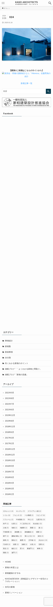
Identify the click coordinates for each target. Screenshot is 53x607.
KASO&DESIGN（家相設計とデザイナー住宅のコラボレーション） (26, 580)
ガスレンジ (8, 511)
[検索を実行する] (48, 91)
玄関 (41, 544)
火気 (33, 544)
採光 (40, 536)
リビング (40, 515)
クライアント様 (34, 511)
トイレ (6, 515)
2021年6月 (9, 410)
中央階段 (20, 519)
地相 (14, 528)
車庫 (40, 548)
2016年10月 (10, 460)
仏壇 (14, 524)
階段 (6, 553)
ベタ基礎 (29, 515)
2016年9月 (9, 466)
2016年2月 (9, 494)
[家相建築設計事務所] (26, 3)
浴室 (16, 544)
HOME (8, 562)
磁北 (14, 548)
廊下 (6, 536)
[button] (50, 3)
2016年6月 (9, 477)
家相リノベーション (13, 593)
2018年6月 (9, 432)
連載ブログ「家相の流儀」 (16, 375)
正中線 (32, 540)
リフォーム (8, 519)
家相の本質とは (12, 567)
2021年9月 (9, 393)
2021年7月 (9, 404)
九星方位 (40, 519)
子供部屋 (7, 532)
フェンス (17, 515)
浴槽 (24, 544)
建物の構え (17, 536)
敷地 (14, 540)
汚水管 (6, 544)
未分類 (8, 358)
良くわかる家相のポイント (16, 363)
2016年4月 (9, 483)
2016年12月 (10, 449)
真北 (6, 548)
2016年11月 (10, 455)
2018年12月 (10, 427)
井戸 (6, 524)
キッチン (20, 511)
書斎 (23, 540)
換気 (6, 540)
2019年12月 (10, 415)
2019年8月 (9, 421)
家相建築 (29, 532)
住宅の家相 (10, 587)
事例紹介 (9, 341)
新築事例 (9, 352)
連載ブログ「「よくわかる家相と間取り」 (23, 369)
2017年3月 (9, 438)
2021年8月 (9, 398)
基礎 (33, 528)
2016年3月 (9, 489)
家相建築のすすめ (12, 573)
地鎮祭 (23, 528)
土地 (6, 528)
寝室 (39, 532)
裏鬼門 (30, 548)
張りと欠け (30, 536)
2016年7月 (9, 472)
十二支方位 (25, 524)
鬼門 (14, 553)
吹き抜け (37, 524)
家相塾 (8, 346)
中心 (30, 519)
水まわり (43, 540)
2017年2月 (9, 443)
